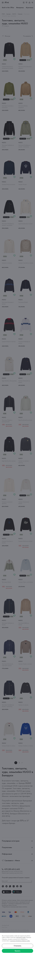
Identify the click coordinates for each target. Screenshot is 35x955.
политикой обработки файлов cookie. (20, 941)
